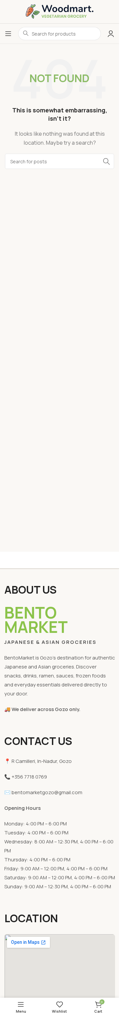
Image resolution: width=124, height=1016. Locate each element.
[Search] (106, 161)
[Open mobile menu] (8, 33)
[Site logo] (60, 11)
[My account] (110, 33)
